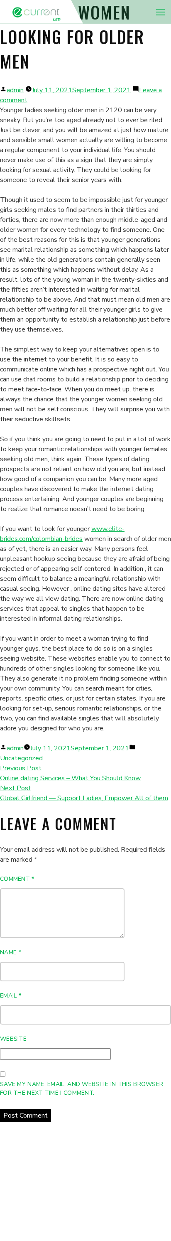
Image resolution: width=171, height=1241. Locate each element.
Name (10, 952)
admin (15, 90)
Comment (17, 879)
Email (10, 996)
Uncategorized (21, 758)
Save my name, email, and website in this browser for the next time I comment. (81, 1088)
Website (13, 1039)
